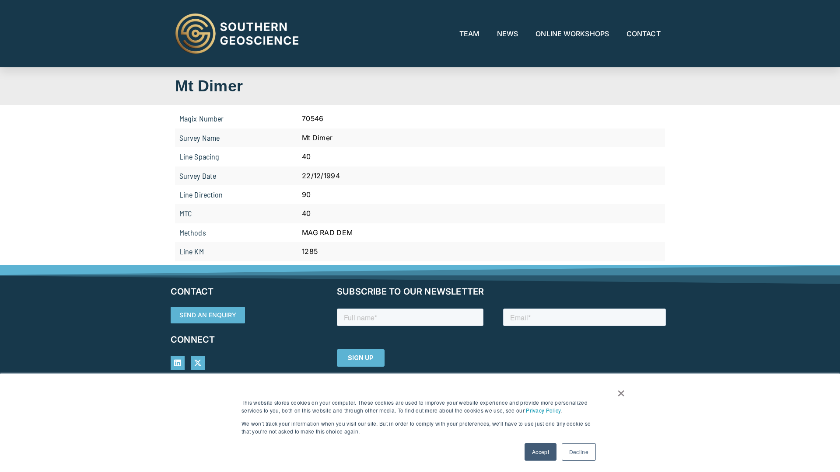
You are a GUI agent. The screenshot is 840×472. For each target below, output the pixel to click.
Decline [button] (578, 451)
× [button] (621, 390)
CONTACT (643, 33)
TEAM (469, 33)
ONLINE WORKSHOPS (572, 33)
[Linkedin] (178, 363)
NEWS (507, 33)
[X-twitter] (198, 363)
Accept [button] (540, 451)
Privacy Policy (543, 410)
